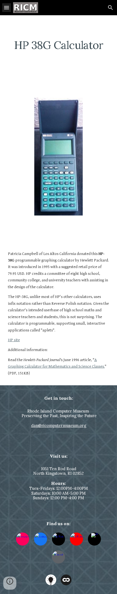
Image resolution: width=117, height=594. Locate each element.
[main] (59, 45)
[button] (6, 7)
